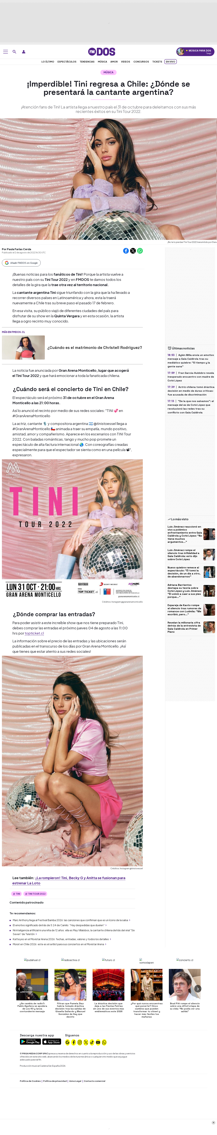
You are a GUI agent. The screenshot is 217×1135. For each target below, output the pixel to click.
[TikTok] (92, 1042)
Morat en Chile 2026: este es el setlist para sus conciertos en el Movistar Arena (58, 944)
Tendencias (87, 61)
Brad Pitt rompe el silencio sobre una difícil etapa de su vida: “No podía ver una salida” (185, 1007)
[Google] (67, 1042)
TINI (18, 893)
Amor (114, 61)
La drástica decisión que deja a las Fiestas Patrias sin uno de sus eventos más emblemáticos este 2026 (108, 1007)
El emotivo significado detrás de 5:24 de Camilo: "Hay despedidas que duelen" (58, 925)
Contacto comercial (94, 1081)
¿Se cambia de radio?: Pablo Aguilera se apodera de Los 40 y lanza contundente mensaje (32, 1007)
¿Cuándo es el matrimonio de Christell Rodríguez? (94, 347)
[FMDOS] (101, 51)
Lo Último (47, 61)
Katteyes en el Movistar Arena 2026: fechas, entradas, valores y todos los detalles (61, 939)
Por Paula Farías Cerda (16, 249)
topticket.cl (34, 633)
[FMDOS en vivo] (180, 51)
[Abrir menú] (6, 52)
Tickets (157, 61)
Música (102, 61)
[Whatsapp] (104, 1042)
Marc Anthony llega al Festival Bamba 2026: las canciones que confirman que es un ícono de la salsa (70, 920)
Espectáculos (67, 61)
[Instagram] (79, 1042)
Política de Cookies (30, 1081)
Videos (125, 61)
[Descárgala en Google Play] (30, 1041)
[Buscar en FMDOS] (14, 51)
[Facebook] (73, 1042)
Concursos (141, 61)
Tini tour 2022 (37, 893)
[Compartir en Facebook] (126, 251)
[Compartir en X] (133, 251)
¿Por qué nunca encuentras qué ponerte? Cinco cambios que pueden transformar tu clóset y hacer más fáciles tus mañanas (147, 1010)
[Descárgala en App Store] (51, 1041)
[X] (86, 1042)
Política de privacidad (55, 1081)
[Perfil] (23, 51)
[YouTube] (98, 1042)
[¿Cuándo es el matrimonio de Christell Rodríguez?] (23, 347)
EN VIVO (170, 61)
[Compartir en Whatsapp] (140, 251)
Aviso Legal (75, 1081)
